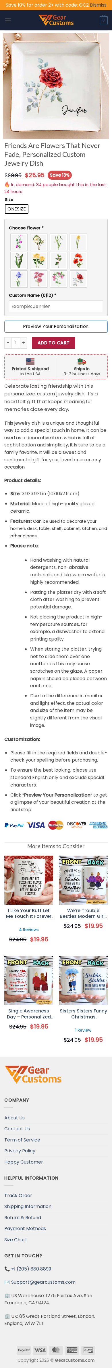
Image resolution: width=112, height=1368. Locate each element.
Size (9, 200)
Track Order (18, 1195)
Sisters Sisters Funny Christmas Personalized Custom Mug (83, 1014)
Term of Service (22, 1140)
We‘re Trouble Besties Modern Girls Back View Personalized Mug (83, 914)
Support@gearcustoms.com (43, 1282)
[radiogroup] (56, 260)
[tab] (56, 228)
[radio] (16, 209)
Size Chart (15, 1239)
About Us (14, 1118)
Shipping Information (27, 1206)
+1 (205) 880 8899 (31, 1269)
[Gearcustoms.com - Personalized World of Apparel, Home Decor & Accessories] (56, 20)
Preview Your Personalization (55, 326)
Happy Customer (23, 1162)
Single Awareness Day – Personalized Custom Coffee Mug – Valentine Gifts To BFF (29, 1014)
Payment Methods (25, 1228)
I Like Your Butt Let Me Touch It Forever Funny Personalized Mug (28, 914)
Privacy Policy (19, 1151)
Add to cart (54, 343)
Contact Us (17, 1128)
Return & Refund (22, 1217)
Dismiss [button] (98, 5)
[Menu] (7, 20)
